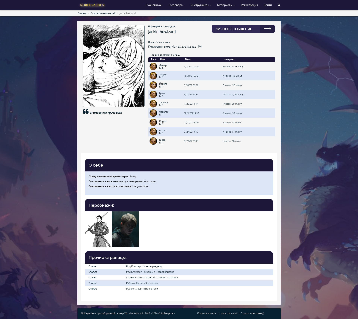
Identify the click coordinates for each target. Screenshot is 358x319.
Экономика (153, 5)
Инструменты (200, 5)
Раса (153, 59)
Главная (82, 13)
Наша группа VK (228, 313)
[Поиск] (279, 5)
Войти (268, 5)
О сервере (176, 5)
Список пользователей (103, 13)
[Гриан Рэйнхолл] (125, 229)
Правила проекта (206, 313)
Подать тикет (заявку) (252, 313)
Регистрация (249, 5)
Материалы (225, 5)
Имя (162, 59)
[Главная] (92, 4)
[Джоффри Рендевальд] (98, 229)
